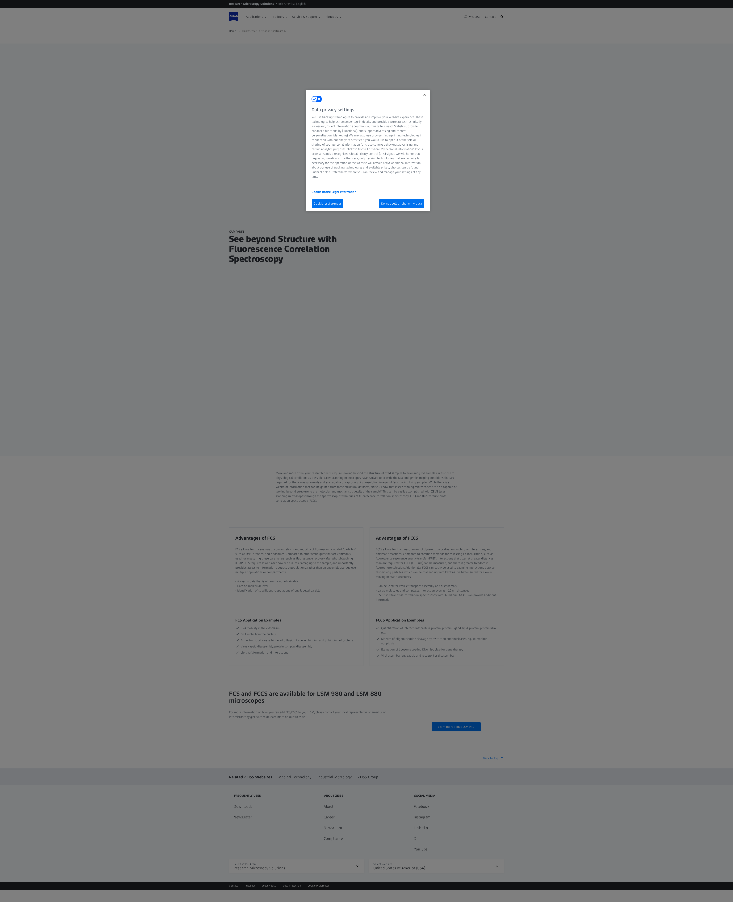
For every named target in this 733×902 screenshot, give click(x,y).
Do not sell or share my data (401, 203)
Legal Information (344, 192)
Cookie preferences (327, 203)
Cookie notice (322, 192)
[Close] (424, 95)
